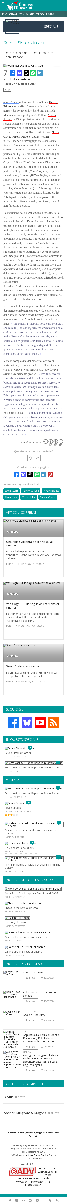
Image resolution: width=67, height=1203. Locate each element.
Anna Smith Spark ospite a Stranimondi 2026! (31, 893)
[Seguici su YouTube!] (40, 722)
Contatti (34, 1136)
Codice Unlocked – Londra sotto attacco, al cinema (31, 831)
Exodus (8, 1097)
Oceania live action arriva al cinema (26, 937)
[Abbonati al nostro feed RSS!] (53, 722)
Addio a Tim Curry (34, 1015)
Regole (40, 1132)
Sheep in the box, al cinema (21, 908)
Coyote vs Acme (33, 972)
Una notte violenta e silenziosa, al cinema (29, 543)
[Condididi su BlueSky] (19, 73)
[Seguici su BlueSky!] (27, 722)
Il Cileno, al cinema (16, 922)
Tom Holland (27, 14)
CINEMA (12, 531)
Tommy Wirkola (31, 490)
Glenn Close (11, 497)
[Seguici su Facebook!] (14, 722)
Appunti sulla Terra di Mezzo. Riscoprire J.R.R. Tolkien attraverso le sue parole (41, 1038)
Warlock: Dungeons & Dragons (24, 1113)
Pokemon (51, 14)
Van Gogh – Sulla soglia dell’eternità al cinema (32, 605)
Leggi (32, 978)
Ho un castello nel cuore (19, 848)
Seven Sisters (11, 102)
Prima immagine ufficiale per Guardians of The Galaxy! (32, 866)
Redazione (23, 79)
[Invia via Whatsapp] (33, 73)
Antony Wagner (40, 136)
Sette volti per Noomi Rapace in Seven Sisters (32, 767)
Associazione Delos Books (33, 1155)
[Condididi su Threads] (26, 73)
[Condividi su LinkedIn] (40, 73)
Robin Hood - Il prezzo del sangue (40, 993)
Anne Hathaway (10, 14)
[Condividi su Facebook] (12, 73)
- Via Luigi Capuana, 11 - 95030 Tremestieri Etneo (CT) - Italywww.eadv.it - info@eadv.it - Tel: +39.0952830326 (36, 1176)
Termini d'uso (16, 1132)
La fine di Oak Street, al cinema (23, 951)
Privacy (30, 1132)
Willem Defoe (19, 136)
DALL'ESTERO (29, 1012)
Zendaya (40, 14)
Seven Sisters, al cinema (22, 666)
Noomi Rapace (51, 490)
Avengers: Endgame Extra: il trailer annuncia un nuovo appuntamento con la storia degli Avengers (40, 1060)
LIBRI (25, 1032)
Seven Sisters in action (18, 753)
